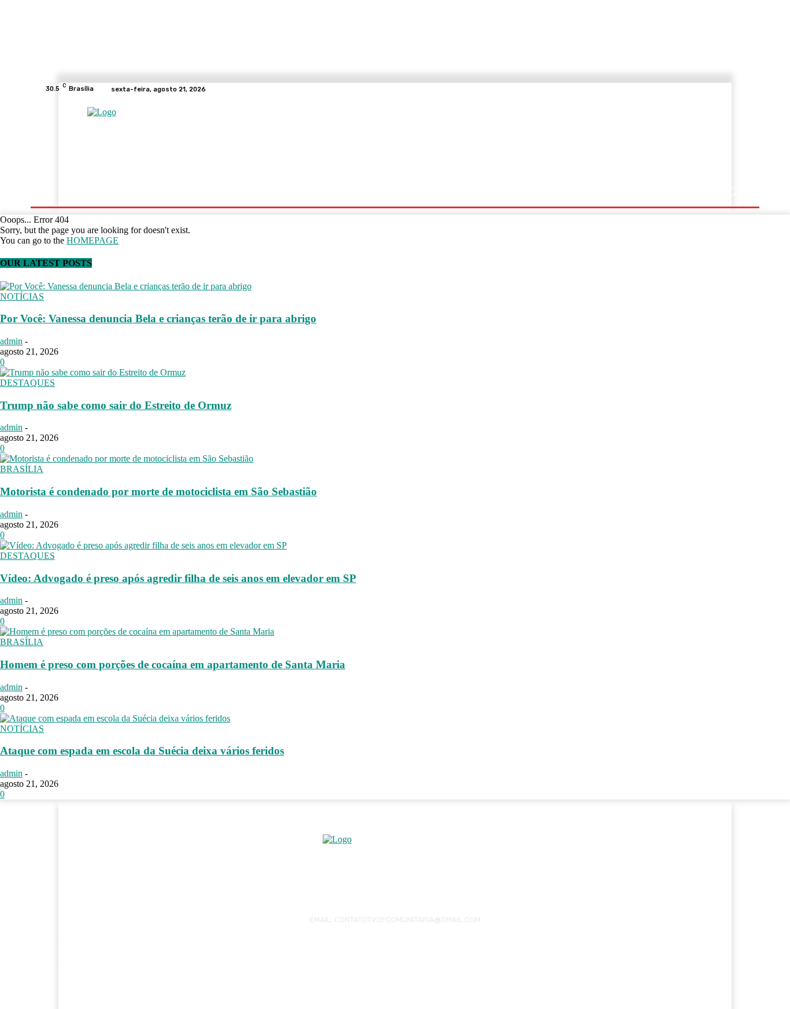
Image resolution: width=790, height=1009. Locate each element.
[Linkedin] (134, 949)
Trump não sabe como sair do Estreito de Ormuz (115, 405)
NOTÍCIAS (22, 296)
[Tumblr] (198, 949)
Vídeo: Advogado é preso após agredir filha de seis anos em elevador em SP (178, 578)
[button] (731, 191)
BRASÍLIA (21, 469)
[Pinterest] (166, 949)
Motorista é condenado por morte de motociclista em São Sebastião (158, 491)
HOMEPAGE (93, 240)
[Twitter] (230, 949)
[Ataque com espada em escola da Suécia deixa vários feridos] (115, 718)
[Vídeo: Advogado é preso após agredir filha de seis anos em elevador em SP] (143, 545)
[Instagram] (102, 949)
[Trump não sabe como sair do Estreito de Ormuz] (93, 372)
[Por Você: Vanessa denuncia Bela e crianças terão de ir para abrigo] (126, 286)
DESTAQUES (27, 383)
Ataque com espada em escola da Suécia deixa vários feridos (142, 751)
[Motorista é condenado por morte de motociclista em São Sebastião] (126, 458)
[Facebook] (70, 949)
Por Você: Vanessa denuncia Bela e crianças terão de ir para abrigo (158, 318)
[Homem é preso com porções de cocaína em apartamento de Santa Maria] (137, 631)
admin (11, 341)
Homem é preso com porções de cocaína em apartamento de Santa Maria (172, 664)
